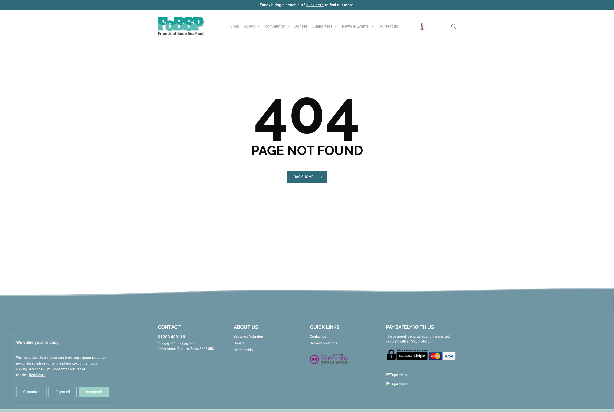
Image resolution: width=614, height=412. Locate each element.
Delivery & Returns (323, 343)
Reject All (63, 392)
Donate (239, 343)
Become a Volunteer (249, 336)
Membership (243, 350)
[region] (62, 368)
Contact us (318, 336)
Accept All (94, 392)
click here (315, 5)
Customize (31, 392)
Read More (37, 374)
